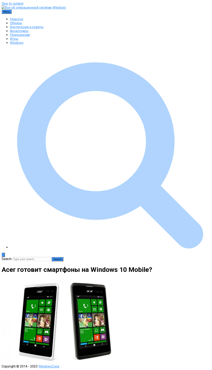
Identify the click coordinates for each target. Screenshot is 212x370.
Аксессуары (19, 31)
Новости (16, 19)
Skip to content (12, 4)
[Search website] (110, 247)
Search (7, 259)
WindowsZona (49, 366)
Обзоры (16, 23)
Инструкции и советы (27, 27)
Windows (16, 43)
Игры (14, 39)
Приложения (20, 35)
